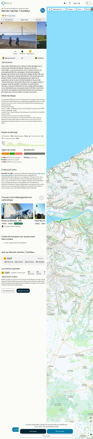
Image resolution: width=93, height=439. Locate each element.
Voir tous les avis (8, 291)
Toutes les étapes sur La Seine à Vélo (16, 8)
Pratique (69, 9)
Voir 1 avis (12, 16)
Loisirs (79, 9)
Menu (76, 3)
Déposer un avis (23, 291)
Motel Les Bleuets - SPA (11, 221)
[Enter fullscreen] (90, 418)
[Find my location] (90, 421)
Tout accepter (60, 431)
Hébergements (57, 9)
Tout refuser (33, 431)
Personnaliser (46, 436)
